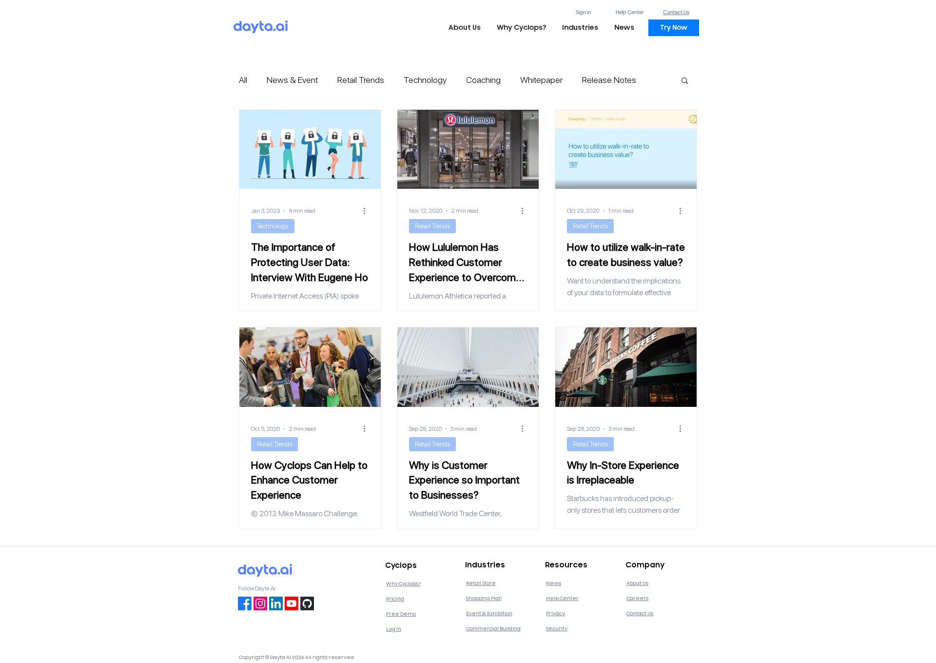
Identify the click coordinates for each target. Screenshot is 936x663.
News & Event (292, 80)
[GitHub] (307, 603)
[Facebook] (245, 603)
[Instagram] (260, 603)
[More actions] (367, 211)
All (243, 80)
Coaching (483, 80)
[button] (580, 28)
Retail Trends (360, 80)
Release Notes (609, 80)
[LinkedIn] (276, 603)
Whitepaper (541, 80)
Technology (425, 80)
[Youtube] (291, 603)
